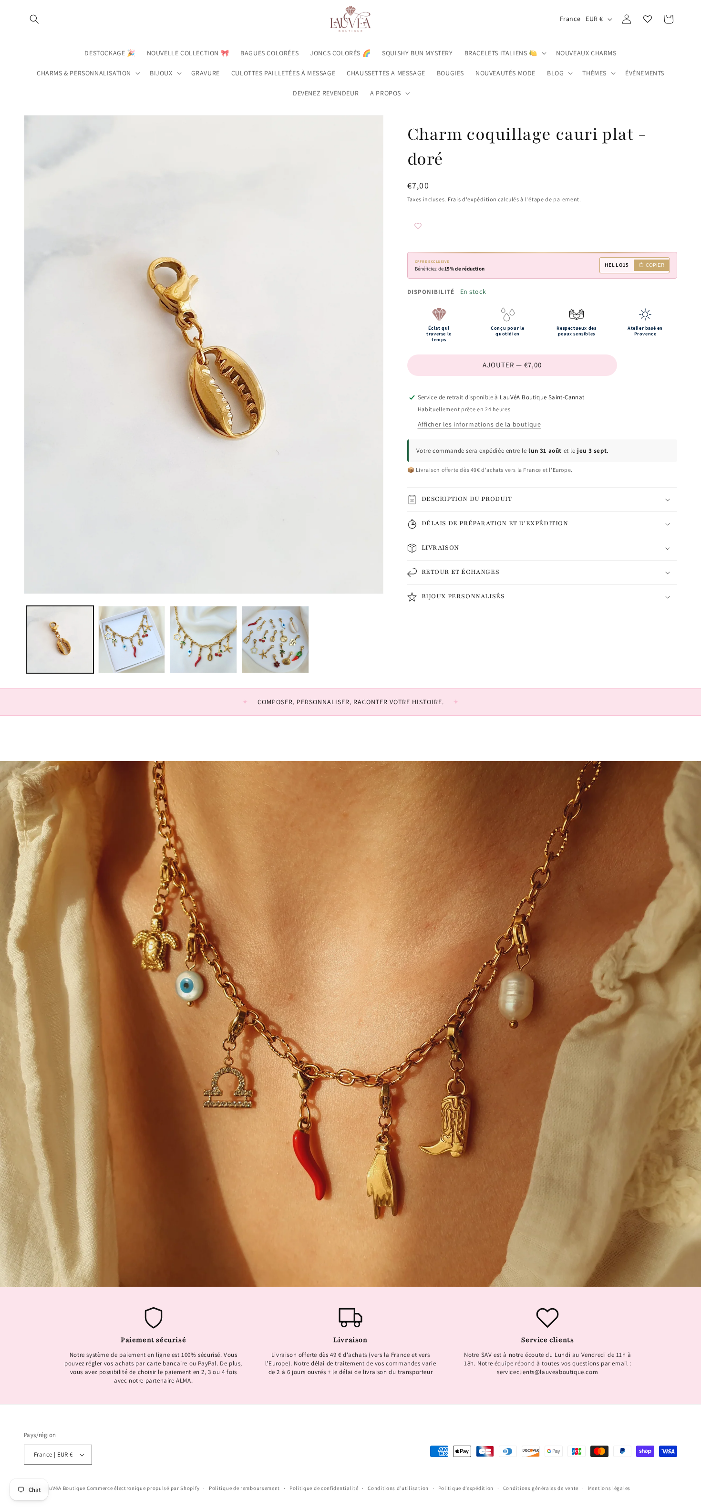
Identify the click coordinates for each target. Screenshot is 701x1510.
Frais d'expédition (472, 199)
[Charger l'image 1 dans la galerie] (59, 639)
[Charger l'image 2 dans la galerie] (131, 639)
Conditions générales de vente (540, 1488)
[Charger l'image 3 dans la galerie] (203, 639)
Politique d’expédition (466, 1488)
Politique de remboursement (244, 1488)
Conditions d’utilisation (398, 1488)
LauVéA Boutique (64, 1488)
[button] (34, 19)
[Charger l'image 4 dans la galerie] (275, 639)
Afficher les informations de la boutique (479, 424)
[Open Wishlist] (647, 19)
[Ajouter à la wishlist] (435, 227)
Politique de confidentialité (324, 1488)
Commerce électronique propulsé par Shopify (143, 1488)
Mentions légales (609, 1488)
